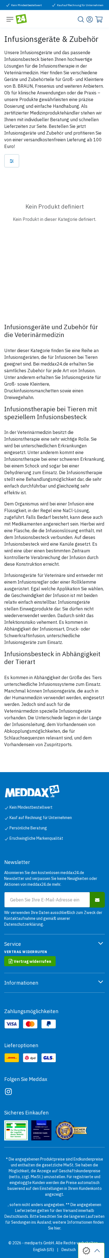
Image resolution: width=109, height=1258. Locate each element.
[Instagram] (8, 1091)
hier (57, 1228)
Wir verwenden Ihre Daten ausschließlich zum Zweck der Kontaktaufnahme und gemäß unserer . (53, 918)
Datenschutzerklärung (23, 924)
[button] (97, 900)
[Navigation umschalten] (10, 19)
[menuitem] (43, 1250)
